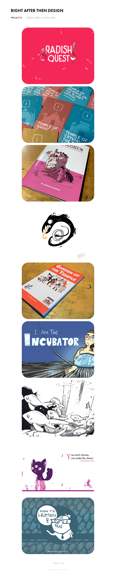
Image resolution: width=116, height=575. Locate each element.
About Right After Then (41, 18)
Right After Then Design (37, 10)
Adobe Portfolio (63, 570)
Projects (16, 18)
